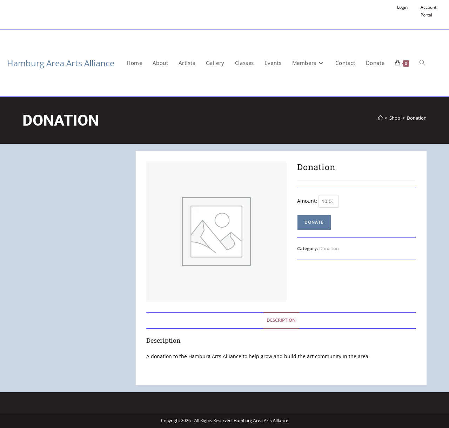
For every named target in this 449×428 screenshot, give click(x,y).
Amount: (307, 201)
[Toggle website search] (422, 62)
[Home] (380, 118)
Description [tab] (281, 320)
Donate (314, 222)
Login (402, 7)
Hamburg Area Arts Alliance (60, 63)
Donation (417, 118)
